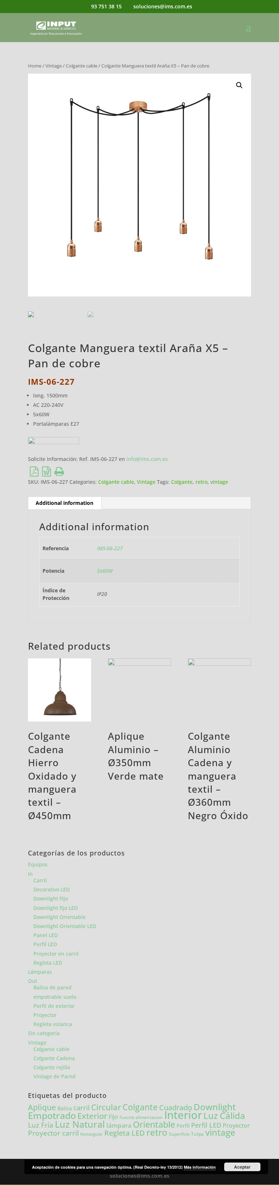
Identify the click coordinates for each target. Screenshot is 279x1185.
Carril (40, 880)
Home (34, 65)
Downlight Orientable (59, 917)
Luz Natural (80, 1124)
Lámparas (40, 971)
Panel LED (45, 935)
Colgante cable (81, 65)
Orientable (154, 1124)
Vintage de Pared (54, 1076)
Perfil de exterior (54, 1005)
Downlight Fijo (50, 898)
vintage (219, 481)
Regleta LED (47, 962)
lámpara (119, 1125)
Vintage (53, 65)
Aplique (42, 1107)
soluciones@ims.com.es (139, 1175)
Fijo (113, 1117)
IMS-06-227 (110, 548)
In (30, 873)
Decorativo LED (51, 889)
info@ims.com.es (147, 458)
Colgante (182, 481)
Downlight (215, 1107)
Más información (200, 1167)
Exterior (92, 1116)
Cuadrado (175, 1107)
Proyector (45, 1015)
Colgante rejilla (51, 1067)
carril (81, 1107)
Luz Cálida (224, 1115)
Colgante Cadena (54, 1058)
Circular (106, 1107)
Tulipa (197, 1134)
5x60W (105, 570)
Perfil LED (45, 944)
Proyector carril (53, 1133)
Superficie (179, 1134)
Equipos (38, 864)
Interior (183, 1115)
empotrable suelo (54, 996)
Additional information (64, 502)
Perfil (183, 1125)
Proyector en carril (55, 953)
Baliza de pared (52, 987)
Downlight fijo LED (55, 907)
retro (201, 481)
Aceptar (242, 1167)
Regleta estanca (52, 1024)
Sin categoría (44, 1033)
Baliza (64, 1108)
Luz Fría (40, 1125)
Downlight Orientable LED (64, 926)
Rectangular (91, 1134)
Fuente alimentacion (141, 1117)
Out (32, 980)
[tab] (65, 503)
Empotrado (52, 1115)
